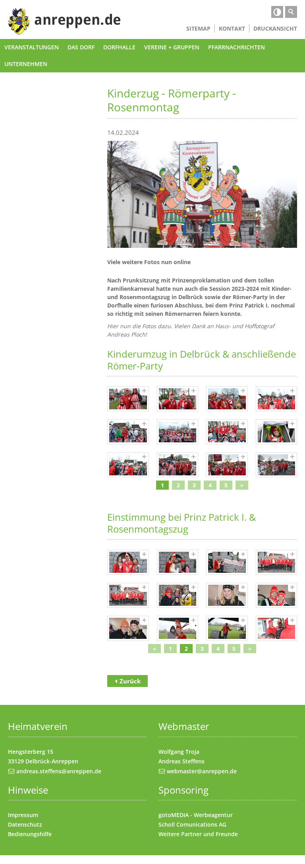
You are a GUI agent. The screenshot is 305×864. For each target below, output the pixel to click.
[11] (227, 464)
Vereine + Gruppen (171, 47)
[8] (276, 431)
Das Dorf (81, 47)
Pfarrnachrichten (236, 47)
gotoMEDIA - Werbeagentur (195, 815)
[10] (178, 464)
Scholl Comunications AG (192, 824)
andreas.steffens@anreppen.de (58, 771)
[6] (178, 431)
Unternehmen (25, 64)
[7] (227, 431)
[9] (128, 464)
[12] (276, 464)
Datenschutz (25, 824)
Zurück (130, 681)
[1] (128, 398)
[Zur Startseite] (64, 21)
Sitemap (198, 28)
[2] (178, 398)
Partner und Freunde (209, 834)
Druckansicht (275, 28)
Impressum (23, 815)
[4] (276, 398)
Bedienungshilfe (30, 834)
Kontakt (232, 28)
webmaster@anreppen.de (202, 771)
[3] (227, 398)
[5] (128, 431)
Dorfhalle (119, 47)
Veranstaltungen (31, 47)
